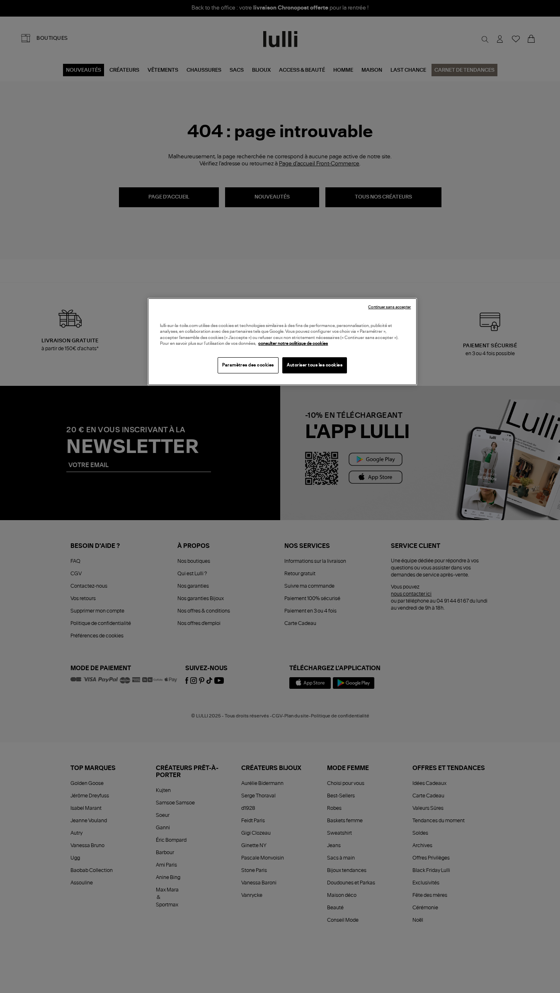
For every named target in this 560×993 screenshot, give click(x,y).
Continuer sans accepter (389, 307)
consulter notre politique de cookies (293, 343)
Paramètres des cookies (248, 365)
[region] (282, 341)
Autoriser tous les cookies (314, 365)
